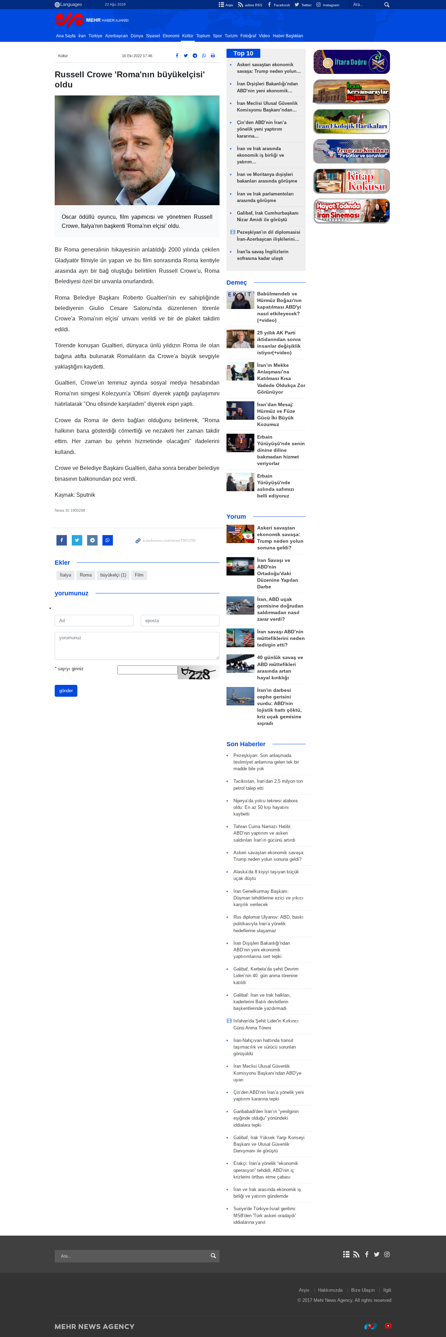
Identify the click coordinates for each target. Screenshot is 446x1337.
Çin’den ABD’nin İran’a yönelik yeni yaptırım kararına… (261, 129)
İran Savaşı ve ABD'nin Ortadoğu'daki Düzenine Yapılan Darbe (277, 573)
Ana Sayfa (66, 35)
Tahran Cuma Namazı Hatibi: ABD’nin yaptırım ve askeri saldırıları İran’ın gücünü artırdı (264, 833)
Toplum (203, 35)
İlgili (387, 1290)
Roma (86, 575)
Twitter (306, 5)
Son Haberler (246, 744)
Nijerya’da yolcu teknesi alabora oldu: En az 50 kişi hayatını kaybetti (265, 807)
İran (82, 35)
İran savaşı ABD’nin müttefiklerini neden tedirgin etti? (281, 638)
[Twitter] (376, 1254)
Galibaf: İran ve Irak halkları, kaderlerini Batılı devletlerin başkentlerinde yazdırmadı (262, 1001)
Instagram (330, 5)
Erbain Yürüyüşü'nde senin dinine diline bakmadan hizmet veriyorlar (281, 450)
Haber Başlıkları (288, 35)
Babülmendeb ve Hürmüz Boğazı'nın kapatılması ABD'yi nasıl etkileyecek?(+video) (279, 307)
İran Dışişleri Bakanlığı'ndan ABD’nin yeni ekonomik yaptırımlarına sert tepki (261, 950)
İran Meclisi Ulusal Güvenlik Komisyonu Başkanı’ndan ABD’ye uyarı (267, 1073)
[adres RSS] (356, 1254)
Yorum (236, 516)
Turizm (231, 35)
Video (264, 35)
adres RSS (253, 5)
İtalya (65, 575)
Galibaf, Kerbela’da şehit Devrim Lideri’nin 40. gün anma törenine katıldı (266, 975)
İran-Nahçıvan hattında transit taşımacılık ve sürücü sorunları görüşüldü (264, 1047)
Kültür (187, 35)
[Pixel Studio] (384, 1326)
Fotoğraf (248, 35)
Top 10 (243, 53)
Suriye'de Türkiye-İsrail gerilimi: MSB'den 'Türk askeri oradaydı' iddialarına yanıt (265, 1215)
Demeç (236, 282)
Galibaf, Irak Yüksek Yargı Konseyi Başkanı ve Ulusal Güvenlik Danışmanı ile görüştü (269, 1144)
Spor (217, 35)
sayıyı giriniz (69, 668)
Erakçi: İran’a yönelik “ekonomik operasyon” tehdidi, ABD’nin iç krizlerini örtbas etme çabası (265, 1170)
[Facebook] (366, 1254)
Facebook (281, 5)
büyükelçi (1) (113, 575)
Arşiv (229, 5)
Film (139, 575)
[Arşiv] (346, 1254)
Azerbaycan (116, 35)
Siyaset (153, 35)
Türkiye (95, 35)
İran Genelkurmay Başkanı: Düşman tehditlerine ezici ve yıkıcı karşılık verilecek (268, 898)
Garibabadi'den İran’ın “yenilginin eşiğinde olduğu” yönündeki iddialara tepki (266, 1118)
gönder (66, 690)
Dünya (137, 35)
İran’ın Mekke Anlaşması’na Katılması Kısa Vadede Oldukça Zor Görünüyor (281, 378)
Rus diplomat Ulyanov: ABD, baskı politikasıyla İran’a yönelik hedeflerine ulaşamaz (268, 923)
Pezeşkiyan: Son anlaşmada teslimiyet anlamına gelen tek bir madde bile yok (266, 762)
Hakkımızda (330, 1290)
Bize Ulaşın (363, 1290)
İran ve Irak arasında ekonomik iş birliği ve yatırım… (260, 155)
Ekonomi (171, 35)
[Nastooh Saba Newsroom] (367, 1326)
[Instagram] (387, 1254)
